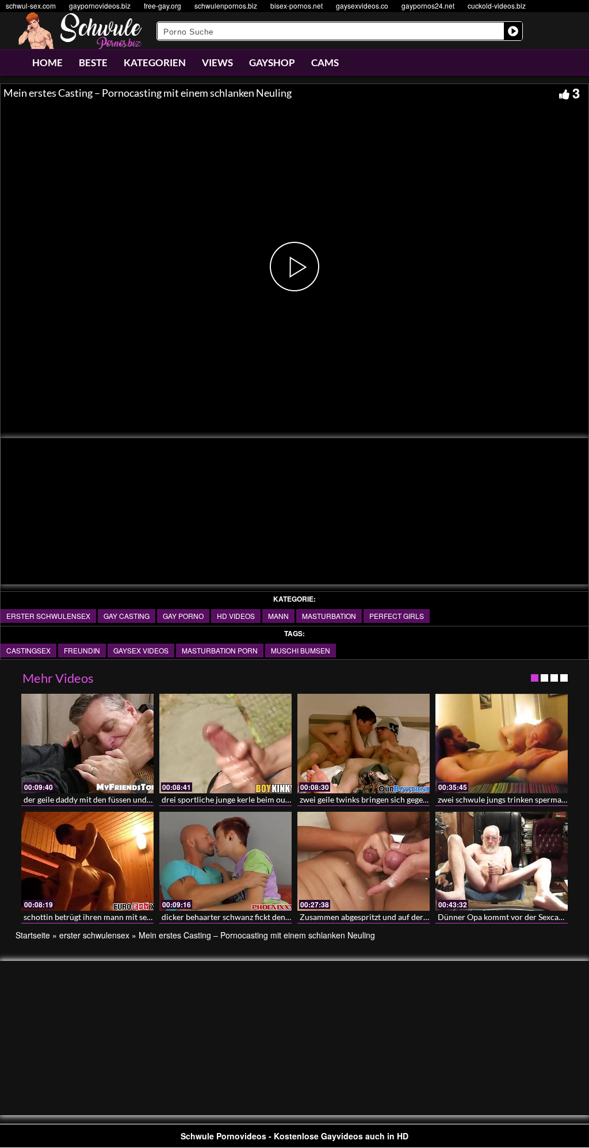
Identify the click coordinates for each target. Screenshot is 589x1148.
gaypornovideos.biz (100, 5)
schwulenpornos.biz (225, 5)
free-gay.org (162, 5)
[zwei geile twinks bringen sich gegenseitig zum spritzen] (363, 743)
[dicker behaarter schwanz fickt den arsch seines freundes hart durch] (225, 861)
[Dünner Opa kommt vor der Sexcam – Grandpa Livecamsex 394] (501, 861)
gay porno (183, 616)
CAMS (325, 62)
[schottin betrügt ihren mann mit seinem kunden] (87, 861)
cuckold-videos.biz (497, 5)
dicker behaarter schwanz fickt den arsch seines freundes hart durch (282, 917)
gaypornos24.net (427, 5)
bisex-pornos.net (296, 5)
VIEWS (217, 62)
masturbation (329, 616)
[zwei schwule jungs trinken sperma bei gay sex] (501, 743)
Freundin (82, 650)
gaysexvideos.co (362, 5)
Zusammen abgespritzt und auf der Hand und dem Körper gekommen (423, 917)
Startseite (33, 935)
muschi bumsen (300, 650)
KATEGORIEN (155, 62)
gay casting (127, 616)
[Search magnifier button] (513, 31)
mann (278, 616)
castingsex (28, 650)
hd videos (236, 616)
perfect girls (396, 616)
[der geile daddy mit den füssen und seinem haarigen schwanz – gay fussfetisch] (87, 743)
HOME (47, 62)
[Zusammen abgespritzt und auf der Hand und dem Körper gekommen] (363, 861)
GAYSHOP (272, 62)
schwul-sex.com (31, 5)
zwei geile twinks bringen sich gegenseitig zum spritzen (397, 799)
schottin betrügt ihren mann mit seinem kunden (108, 917)
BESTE (93, 62)
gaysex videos (141, 650)
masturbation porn (220, 650)
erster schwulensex (48, 616)
